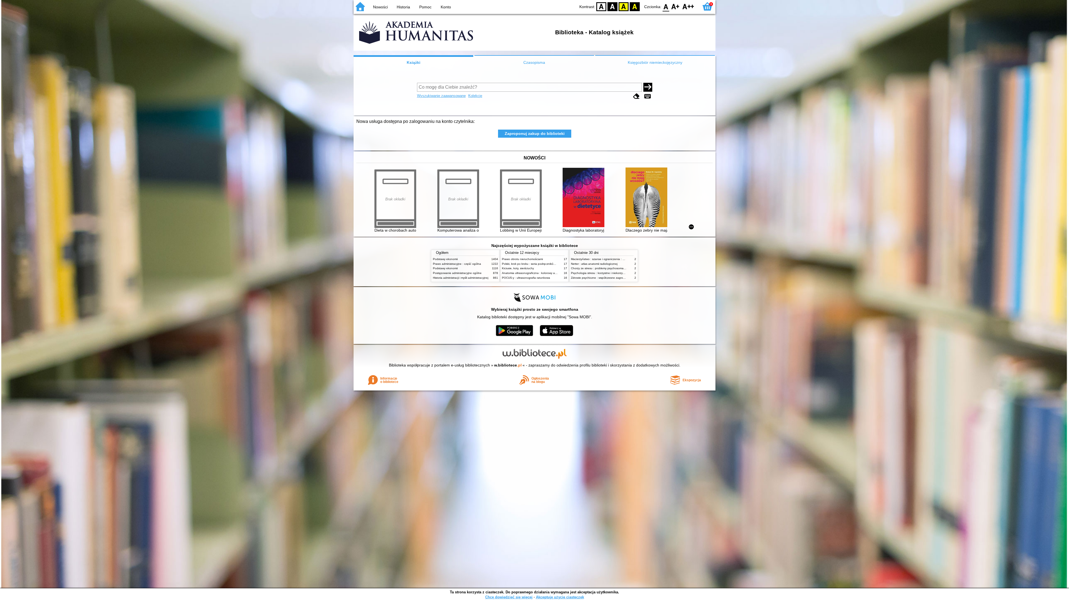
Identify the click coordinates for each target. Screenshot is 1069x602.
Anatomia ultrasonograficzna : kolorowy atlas (530, 273)
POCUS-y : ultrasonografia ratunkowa (526, 277)
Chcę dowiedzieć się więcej (509, 597)
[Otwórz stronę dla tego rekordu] (585, 198)
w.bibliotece (508, 365)
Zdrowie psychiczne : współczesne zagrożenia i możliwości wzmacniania (617, 277)
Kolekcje (475, 96)
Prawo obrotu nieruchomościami (522, 259)
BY (635, 6)
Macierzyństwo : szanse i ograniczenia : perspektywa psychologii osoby (616, 259)
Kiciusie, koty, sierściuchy (518, 268)
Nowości (380, 7)
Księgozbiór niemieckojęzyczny (655, 62)
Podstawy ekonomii (445, 259)
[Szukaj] (647, 87)
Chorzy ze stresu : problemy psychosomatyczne (601, 268)
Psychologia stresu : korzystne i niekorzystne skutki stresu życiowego (615, 273)
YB (624, 6)
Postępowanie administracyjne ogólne (457, 273)
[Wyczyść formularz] (636, 96)
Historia (403, 7)
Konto (446, 7)
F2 (688, 6)
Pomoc (425, 7)
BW (612, 6)
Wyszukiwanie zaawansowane (441, 96)
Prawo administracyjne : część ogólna (457, 263)
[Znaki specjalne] (647, 96)
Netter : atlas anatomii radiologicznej (594, 263)
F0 (666, 6)
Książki (413, 62)
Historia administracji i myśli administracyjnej (460, 277)
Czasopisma (534, 62)
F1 (675, 6)
